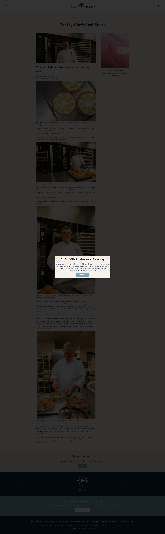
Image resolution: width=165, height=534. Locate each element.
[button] (107, 258)
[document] (82, 267)
